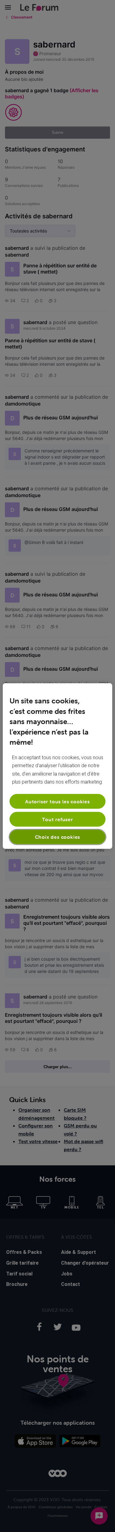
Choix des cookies (57, 837)
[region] (57, 766)
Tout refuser (57, 819)
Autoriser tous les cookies (57, 801)
